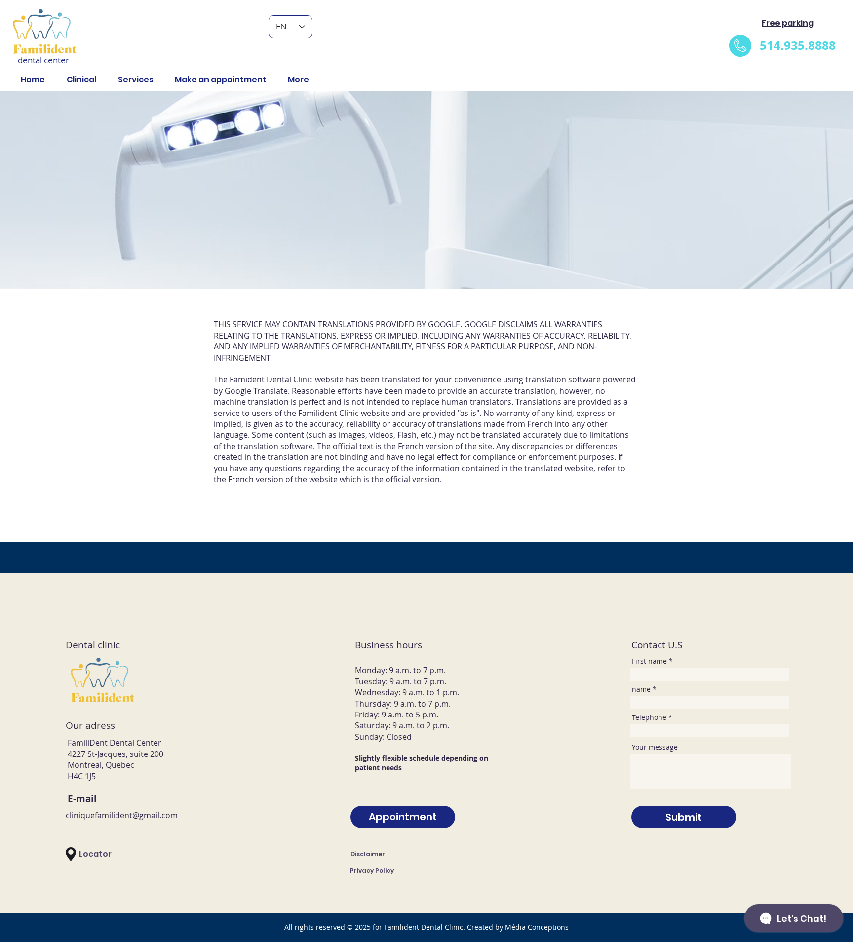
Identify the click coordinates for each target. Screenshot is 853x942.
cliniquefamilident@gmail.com (122, 815)
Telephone (649, 717)
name (641, 689)
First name (649, 661)
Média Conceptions (537, 927)
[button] (132, 80)
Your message (655, 747)
